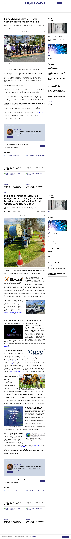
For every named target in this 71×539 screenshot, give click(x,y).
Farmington (20, 446)
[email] (28, 31)
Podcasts (43, 10)
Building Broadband (51, 10)
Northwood (36, 445)
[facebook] (20, 31)
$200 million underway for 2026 (17, 371)
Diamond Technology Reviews (22, 10)
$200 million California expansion (13, 360)
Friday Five (32, 10)
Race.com (14, 363)
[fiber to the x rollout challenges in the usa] (57, 49)
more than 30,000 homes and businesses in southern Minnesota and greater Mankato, (14, 312)
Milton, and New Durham (28, 446)
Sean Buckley (7, 28)
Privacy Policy (34, 536)
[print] (44, 31)
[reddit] (26, 31)
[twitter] (24, 31)
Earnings (38, 10)
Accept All (66, 536)
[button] (5, 3)
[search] (7, 3)
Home (5, 15)
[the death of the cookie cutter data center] (57, 28)
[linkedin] (22, 31)
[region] (35, 537)
